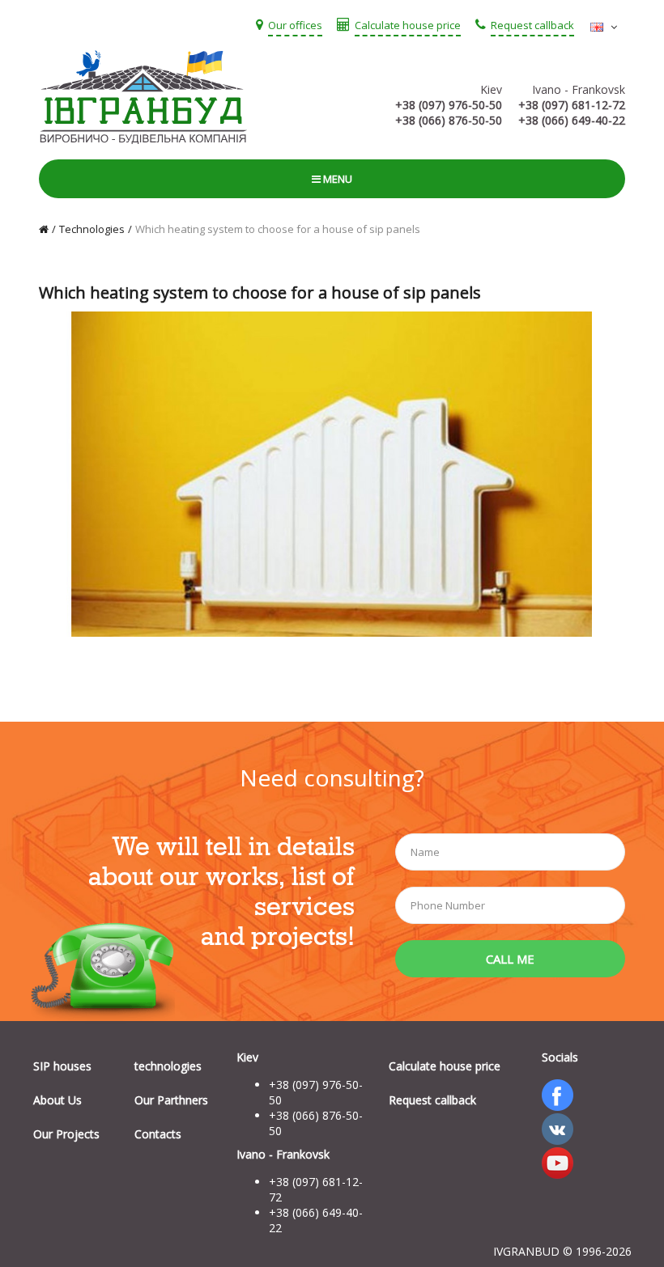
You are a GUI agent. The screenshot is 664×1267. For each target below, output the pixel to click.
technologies (168, 1066)
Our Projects (66, 1134)
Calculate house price (444, 1066)
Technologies (92, 229)
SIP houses (62, 1066)
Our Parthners (171, 1100)
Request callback (432, 1100)
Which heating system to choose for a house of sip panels (277, 229)
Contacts (157, 1134)
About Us (57, 1100)
